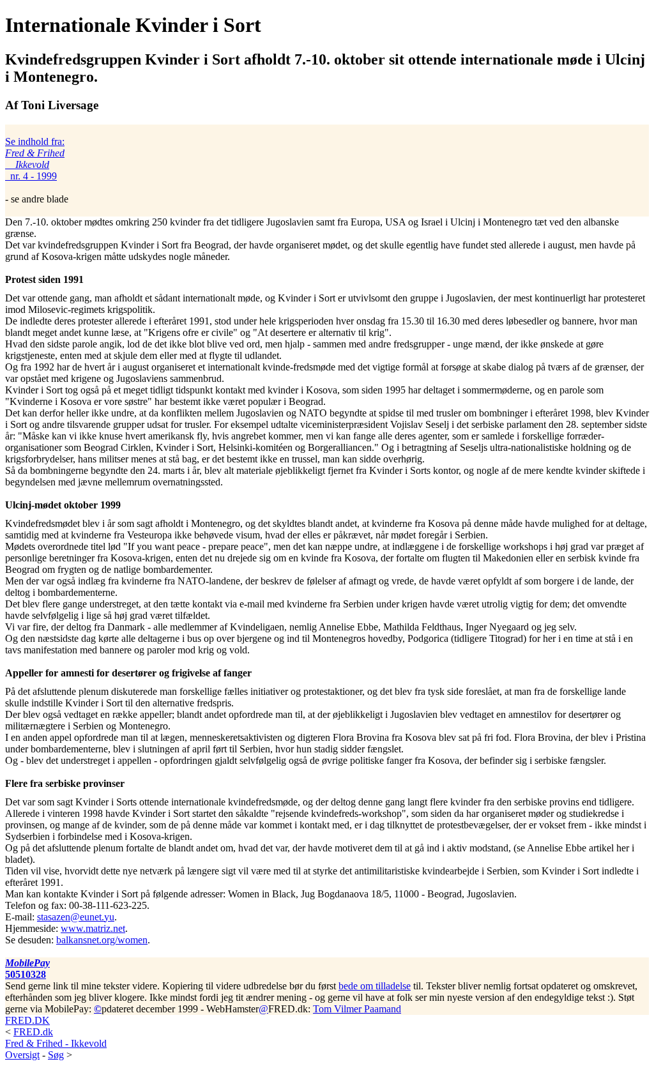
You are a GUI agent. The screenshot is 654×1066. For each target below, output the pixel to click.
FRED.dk (33, 1031)
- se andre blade (36, 170)
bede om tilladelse (374, 985)
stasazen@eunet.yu (75, 916)
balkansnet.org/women (102, 939)
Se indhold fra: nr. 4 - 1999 (35, 158)
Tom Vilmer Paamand (357, 1008)
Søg (56, 1054)
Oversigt (22, 1054)
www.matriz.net (93, 928)
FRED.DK (27, 1020)
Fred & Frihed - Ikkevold (56, 1043)
